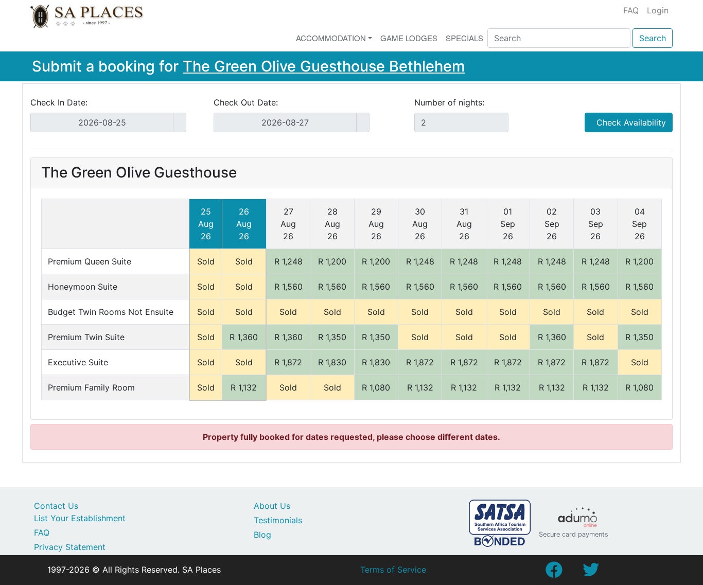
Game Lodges (408, 37)
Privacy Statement (70, 547)
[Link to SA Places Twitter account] (591, 573)
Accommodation (331, 37)
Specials (464, 37)
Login (658, 10)
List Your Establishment (80, 518)
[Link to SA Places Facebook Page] (554, 573)
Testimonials (278, 520)
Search (652, 38)
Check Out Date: (246, 102)
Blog (262, 534)
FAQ (631, 10)
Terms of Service (393, 569)
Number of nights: (449, 102)
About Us (272, 506)
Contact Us (56, 506)
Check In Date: (58, 102)
